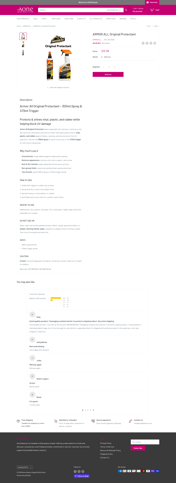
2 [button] (85, 410)
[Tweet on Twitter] (150, 43)
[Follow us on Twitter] (79, 471)
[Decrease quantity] (104, 67)
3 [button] (87, 410)
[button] (90, 410)
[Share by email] (154, 43)
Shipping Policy (106, 454)
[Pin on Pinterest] (147, 43)
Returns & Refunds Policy (110, 450)
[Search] (126, 10)
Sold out (108, 74)
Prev (149, 26)
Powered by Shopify (24, 475)
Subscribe (153, 2)
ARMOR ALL (27, 26)
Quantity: (96, 67)
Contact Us (104, 457)
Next (156, 26)
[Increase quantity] (114, 67)
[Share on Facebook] (143, 43)
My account (137, 11)
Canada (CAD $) (23, 467)
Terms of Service (107, 447)
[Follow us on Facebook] (75, 471)
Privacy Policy (105, 443)
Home (19, 26)
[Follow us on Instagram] (82, 471)
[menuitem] (23, 18)
